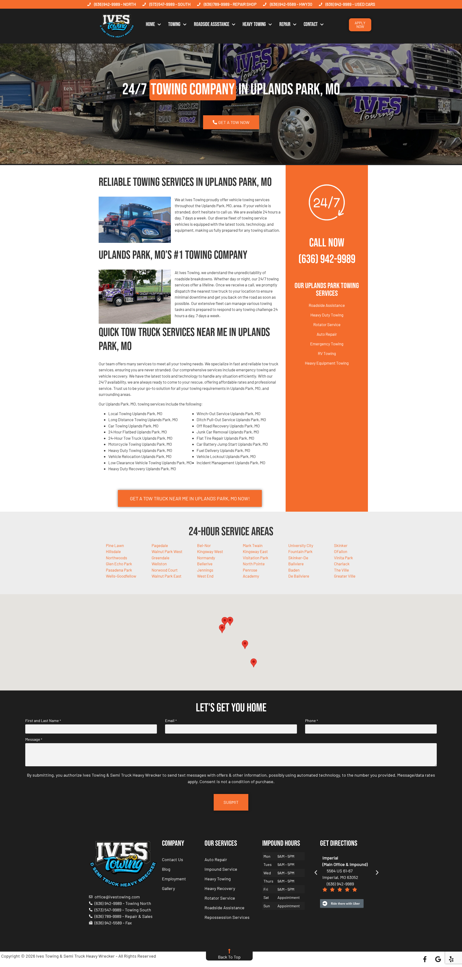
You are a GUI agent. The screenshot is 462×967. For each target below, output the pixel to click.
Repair (284, 24)
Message (33, 739)
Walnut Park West (167, 551)
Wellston (159, 563)
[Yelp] (451, 959)
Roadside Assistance (211, 24)
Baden (294, 569)
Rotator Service (326, 324)
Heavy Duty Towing (326, 314)
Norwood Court (165, 569)
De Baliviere (298, 576)
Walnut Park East (166, 576)
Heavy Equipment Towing (327, 363)
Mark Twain (253, 545)
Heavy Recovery (220, 888)
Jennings (205, 569)
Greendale (160, 557)
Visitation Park (255, 557)
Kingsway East (255, 551)
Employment (174, 878)
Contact (311, 24)
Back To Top (229, 957)
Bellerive (204, 563)
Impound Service (221, 869)
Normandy (206, 557)
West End (205, 576)
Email (170, 720)
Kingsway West (210, 551)
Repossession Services (227, 917)
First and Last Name (43, 720)
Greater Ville (344, 576)
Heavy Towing (254, 24)
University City (300, 545)
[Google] (438, 959)
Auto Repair (327, 334)
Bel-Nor (204, 545)
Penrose (250, 569)
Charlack (342, 563)
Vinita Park (343, 557)
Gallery (168, 888)
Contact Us (172, 859)
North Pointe (254, 563)
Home (150, 24)
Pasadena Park (119, 569)
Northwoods (116, 557)
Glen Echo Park (119, 563)
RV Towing (327, 353)
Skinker (340, 545)
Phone (311, 720)
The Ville (341, 569)
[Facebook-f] (425, 959)
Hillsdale (113, 551)
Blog (166, 869)
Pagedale (160, 545)
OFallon (340, 551)
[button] (230, 621)
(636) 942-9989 (326, 259)
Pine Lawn (115, 545)
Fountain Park (300, 551)
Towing (174, 24)
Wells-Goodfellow (121, 576)
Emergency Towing (326, 343)
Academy (251, 576)
